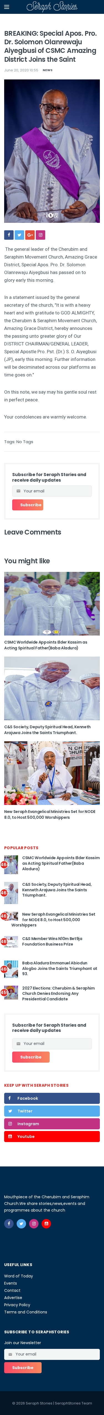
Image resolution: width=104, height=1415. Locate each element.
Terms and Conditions (25, 1312)
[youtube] (46, 1223)
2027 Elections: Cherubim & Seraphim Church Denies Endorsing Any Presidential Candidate (58, 993)
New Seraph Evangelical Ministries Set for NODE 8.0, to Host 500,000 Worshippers (49, 814)
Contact (12, 1290)
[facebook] (9, 235)
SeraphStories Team (73, 1403)
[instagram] (40, 235)
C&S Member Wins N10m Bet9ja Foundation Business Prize (52, 941)
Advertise (13, 1297)
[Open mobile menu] (6, 7)
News (47, 70)
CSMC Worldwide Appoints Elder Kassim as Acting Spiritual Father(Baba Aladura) (45, 645)
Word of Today (18, 1276)
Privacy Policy (17, 1305)
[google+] (30, 235)
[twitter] (19, 235)
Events (10, 1283)
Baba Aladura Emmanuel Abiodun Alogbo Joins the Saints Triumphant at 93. (59, 968)
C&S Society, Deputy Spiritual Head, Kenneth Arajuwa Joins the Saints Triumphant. (47, 729)
